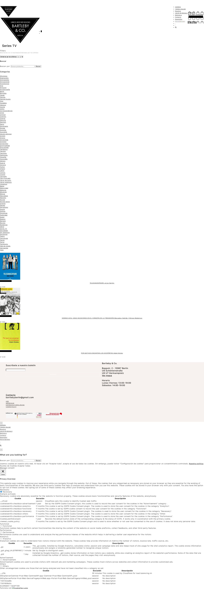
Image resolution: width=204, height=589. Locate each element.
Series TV (3, 229)
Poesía (2, 209)
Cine (1, 101)
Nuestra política (196, 464)
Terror (2, 242)
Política (2, 211)
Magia (2, 186)
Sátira (2, 227)
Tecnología (4, 238)
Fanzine (3, 151)
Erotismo (3, 141)
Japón (2, 170)
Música (2, 194)
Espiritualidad (5, 145)
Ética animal (4, 147)
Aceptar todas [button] (24, 466)
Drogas (2, 128)
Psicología (3, 213)
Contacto (178, 17)
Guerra (2, 163)
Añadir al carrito (6, 281)
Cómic (2, 109)
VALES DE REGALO (181, 13)
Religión (3, 221)
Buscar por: (5, 66)
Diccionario (4, 126)
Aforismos (3, 76)
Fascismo (3, 153)
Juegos (2, 172)
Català (2, 95)
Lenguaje (3, 176)
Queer (2, 217)
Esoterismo (4, 143)
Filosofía (3, 157)
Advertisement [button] (6, 558)
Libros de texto (5, 180)
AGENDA (178, 7)
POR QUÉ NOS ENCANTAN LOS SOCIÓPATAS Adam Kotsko (102, 353)
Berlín (2, 91)
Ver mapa (107, 375)
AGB (7, 401)
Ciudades (3, 103)
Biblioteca (178, 15)
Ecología (3, 130)
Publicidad (3, 215)
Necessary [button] (4, 490)
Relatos (2, 219)
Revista (2, 223)
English (2, 136)
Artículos (3, 87)
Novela (2, 200)
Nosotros (178, 11)
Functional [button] (4, 524)
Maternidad (4, 188)
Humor (2, 167)
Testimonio (4, 244)
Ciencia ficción (5, 99)
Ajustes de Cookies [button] (8, 466)
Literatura (3, 184)
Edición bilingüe (5, 134)
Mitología (3, 192)
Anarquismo (4, 78)
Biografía (3, 93)
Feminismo (4, 155)
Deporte (3, 120)
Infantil (2, 169)
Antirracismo (4, 80)
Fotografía (3, 159)
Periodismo (4, 207)
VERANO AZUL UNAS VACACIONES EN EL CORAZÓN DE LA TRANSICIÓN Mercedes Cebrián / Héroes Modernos (102, 318)
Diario (2, 124)
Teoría (2, 240)
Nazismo (3, 198)
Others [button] (3, 564)
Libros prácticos (6, 182)
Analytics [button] (4, 536)
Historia (3, 165)
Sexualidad (4, 230)
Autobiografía (5, 89)
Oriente (3, 203)
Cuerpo (2, 118)
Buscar (38, 66)
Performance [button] (5, 530)
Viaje (2, 250)
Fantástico (4, 149)
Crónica (3, 115)
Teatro (2, 236)
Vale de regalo (5, 246)
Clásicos (3, 105)
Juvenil (2, 174)
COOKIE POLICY (11, 407)
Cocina (2, 107)
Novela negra (5, 201)
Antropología (4, 82)
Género (2, 161)
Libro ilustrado (5, 178)
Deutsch (3, 122)
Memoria (3, 190)
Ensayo (2, 138)
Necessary (7, 492)
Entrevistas (4, 140)
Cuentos (3, 116)
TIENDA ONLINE (180, 9)
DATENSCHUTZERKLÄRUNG (15, 405)
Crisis (2, 112)
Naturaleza (4, 196)
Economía (3, 132)
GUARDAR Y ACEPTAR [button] (10, 586)
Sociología (3, 234)
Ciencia (2, 97)
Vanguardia (4, 248)
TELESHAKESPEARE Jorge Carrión (102, 283)
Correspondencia (6, 111)
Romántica (3, 225)
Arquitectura (4, 84)
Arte (1, 86)
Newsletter (178, 19)
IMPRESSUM (10, 403)
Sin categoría (4, 232)
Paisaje (2, 205)
